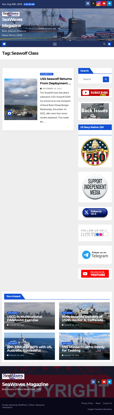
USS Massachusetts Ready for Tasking (83, 348)
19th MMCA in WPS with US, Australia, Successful (29, 348)
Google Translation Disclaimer (100, 409)
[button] (104, 44)
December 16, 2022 (52, 89)
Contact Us (107, 403)
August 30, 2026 (16, 325)
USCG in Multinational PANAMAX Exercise (24, 318)
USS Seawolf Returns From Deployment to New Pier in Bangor (56, 83)
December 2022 (47, 74)
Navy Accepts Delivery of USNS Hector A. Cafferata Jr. (82, 320)
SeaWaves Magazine (25, 384)
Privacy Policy (87, 403)
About (98, 403)
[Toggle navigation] (54, 44)
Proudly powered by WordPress (15, 405)
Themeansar (7, 407)
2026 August (12, 313)
